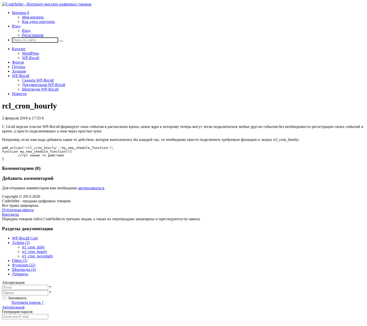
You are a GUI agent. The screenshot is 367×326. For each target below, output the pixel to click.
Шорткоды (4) (24, 269)
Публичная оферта (18, 210)
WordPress (30, 53)
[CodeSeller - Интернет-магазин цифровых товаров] (46, 4)
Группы (18, 67)
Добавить (20, 274)
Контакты (10, 214)
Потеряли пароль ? (27, 302)
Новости (19, 94)
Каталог (19, 49)
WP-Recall (30, 58)
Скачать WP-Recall (38, 80)
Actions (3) (21, 242)
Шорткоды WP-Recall (40, 89)
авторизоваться (91, 188)
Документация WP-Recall (43, 85)
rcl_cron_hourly (34, 251)
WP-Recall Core (25, 238)
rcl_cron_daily (33, 247)
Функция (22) (23, 265)
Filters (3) (19, 260)
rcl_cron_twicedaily (37, 256)
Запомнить (17, 298)
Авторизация (13, 307)
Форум (18, 62)
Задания (19, 71)
